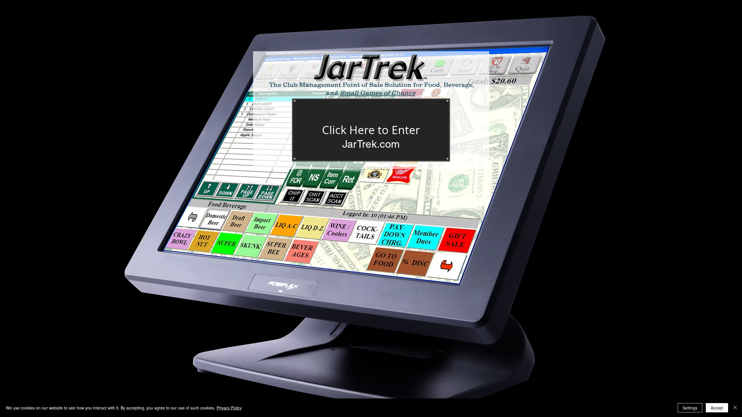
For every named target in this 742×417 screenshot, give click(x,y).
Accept (717, 408)
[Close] (735, 407)
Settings (690, 408)
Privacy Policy (229, 408)
